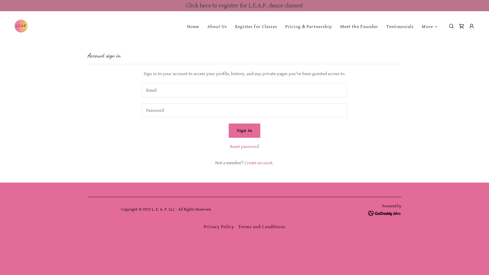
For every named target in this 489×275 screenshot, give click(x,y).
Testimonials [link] (400, 26)
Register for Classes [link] (256, 26)
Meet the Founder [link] (359, 26)
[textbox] (244, 90)
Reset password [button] (244, 146)
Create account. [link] (259, 163)
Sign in (244, 130)
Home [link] (193, 26)
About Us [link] (217, 26)
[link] (21, 26)
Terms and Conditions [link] (261, 226)
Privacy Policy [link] (219, 226)
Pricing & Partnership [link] (308, 26)
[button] (430, 27)
